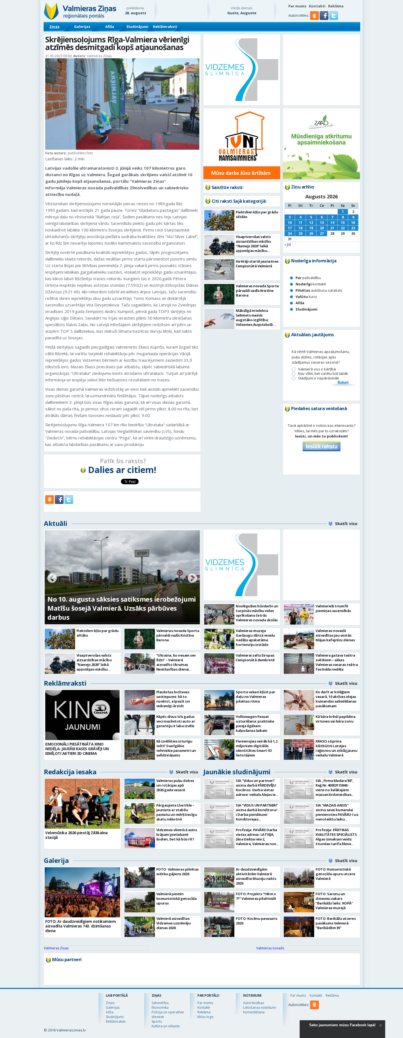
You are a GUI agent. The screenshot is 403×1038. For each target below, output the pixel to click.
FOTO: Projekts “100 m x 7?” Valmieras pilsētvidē (256, 896)
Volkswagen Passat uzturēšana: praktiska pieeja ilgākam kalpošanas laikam (255, 723)
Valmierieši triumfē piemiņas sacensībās (333, 608)
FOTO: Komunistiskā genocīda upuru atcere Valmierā (335, 874)
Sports (157, 1021)
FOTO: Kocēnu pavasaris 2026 (256, 921)
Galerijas (82, 26)
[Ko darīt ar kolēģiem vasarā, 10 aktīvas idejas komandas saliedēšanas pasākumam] (299, 700)
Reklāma (336, 6)
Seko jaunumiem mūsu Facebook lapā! (342, 1025)
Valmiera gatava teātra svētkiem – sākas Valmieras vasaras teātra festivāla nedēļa (337, 662)
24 (290, 233)
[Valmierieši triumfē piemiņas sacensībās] (299, 614)
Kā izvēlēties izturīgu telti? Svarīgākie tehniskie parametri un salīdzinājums (176, 748)
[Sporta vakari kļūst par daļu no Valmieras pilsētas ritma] (219, 700)
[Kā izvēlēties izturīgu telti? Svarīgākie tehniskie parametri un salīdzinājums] (140, 749)
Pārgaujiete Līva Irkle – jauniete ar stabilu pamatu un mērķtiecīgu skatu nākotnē (176, 812)
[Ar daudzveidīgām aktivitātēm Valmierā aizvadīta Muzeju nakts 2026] (219, 877)
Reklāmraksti (165, 26)
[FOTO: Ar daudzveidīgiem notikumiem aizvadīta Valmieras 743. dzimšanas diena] (82, 892)
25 (300, 233)
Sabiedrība (160, 1003)
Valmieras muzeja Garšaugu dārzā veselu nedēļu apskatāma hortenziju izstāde (255, 637)
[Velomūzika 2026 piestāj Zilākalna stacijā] (82, 804)
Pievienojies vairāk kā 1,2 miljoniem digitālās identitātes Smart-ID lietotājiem (256, 748)
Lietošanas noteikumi (259, 1007)
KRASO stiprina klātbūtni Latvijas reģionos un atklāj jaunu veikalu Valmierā (336, 748)
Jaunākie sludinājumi (237, 771)
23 (353, 228)
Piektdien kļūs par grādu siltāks (257, 214)
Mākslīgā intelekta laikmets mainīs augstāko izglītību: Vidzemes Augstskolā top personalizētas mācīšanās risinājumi (254, 322)
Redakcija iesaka (70, 771)
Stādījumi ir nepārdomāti (318, 378)
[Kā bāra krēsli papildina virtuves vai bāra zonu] (299, 725)
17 (290, 228)
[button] (324, 18)
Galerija (56, 860)
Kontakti (317, 6)
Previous (52, 578)
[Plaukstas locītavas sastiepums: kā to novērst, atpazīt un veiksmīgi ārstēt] (140, 700)
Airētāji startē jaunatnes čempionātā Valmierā (257, 263)
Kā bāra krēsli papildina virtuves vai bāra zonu (335, 719)
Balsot (342, 382)
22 (343, 228)
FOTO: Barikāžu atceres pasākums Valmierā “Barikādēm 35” (336, 923)
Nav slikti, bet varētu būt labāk (323, 373)
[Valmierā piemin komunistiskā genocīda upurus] (140, 902)
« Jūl (287, 244)
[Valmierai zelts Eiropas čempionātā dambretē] (219, 664)
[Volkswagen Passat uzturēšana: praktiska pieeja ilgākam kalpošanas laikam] (219, 725)
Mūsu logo (205, 1016)
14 (332, 222)
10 (290, 222)
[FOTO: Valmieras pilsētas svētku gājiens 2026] (140, 877)
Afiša (109, 26)
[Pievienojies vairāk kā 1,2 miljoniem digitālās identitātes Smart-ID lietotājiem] (219, 749)
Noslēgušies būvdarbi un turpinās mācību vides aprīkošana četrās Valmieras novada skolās (257, 613)
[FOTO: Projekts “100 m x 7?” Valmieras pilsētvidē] (219, 902)
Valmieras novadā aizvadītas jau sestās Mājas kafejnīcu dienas (335, 635)
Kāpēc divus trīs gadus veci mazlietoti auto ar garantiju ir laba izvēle (175, 721)
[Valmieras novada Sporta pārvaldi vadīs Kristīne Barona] (219, 294)
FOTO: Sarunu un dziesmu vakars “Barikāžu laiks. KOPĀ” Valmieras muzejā (334, 900)
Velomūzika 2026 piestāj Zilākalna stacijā (76, 835)
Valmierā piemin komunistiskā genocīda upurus (176, 898)
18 (300, 228)
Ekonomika (160, 1007)
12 (311, 222)
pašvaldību (308, 277)
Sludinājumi (137, 26)
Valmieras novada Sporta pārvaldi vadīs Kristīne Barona (257, 290)
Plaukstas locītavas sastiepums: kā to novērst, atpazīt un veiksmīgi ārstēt (173, 698)
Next (192, 578)
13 (322, 222)
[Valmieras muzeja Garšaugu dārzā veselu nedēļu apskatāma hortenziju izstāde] (219, 639)
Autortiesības (253, 1003)
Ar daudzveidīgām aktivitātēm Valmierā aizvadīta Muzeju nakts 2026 (256, 876)
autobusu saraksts (319, 290)
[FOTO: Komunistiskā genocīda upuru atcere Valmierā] (299, 877)
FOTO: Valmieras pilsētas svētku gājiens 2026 (177, 871)
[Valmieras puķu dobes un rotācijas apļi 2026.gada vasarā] (140, 789)
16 (353, 222)
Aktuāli (55, 523)
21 (332, 228)
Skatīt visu (346, 523)
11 (300, 222)
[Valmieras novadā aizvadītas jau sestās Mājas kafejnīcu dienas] (299, 639)
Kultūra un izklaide (166, 1026)
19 (311, 228)
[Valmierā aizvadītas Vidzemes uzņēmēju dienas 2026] (140, 927)
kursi (306, 296)
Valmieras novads (270, 948)
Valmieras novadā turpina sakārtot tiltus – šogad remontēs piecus (114, 613)
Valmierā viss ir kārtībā (317, 369)
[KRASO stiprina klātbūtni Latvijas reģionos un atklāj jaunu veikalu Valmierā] (299, 749)
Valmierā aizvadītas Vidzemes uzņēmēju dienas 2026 (173, 923)
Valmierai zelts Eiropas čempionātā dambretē (255, 657)
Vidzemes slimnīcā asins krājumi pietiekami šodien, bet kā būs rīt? (176, 834)
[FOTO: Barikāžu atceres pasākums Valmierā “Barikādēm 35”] (299, 927)
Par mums (297, 6)
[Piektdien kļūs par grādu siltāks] (219, 220)
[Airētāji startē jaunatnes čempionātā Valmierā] (219, 270)
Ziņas (54, 26)
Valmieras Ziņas (56, 948)
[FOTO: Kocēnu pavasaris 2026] (219, 927)
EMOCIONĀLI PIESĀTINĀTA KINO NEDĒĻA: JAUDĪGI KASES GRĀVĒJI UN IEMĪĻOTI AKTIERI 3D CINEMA (77, 748)
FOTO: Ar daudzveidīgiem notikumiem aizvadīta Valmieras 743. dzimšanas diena (80, 926)
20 (322, 228)
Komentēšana (254, 1012)
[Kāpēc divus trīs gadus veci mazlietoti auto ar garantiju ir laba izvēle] (140, 725)
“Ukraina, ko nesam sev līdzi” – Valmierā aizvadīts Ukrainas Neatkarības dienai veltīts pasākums (176, 664)
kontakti (311, 284)
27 (322, 233)
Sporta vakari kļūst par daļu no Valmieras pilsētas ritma (255, 696)
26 (311, 233)
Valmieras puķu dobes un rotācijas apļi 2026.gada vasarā (175, 785)
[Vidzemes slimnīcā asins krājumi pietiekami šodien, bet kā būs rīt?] (140, 838)
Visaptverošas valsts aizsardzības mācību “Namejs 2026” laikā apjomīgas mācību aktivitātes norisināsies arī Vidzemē (256, 248)
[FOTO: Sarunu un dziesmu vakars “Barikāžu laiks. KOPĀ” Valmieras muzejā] (299, 902)
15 (343, 222)
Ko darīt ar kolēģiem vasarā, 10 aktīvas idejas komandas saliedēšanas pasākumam (336, 698)
